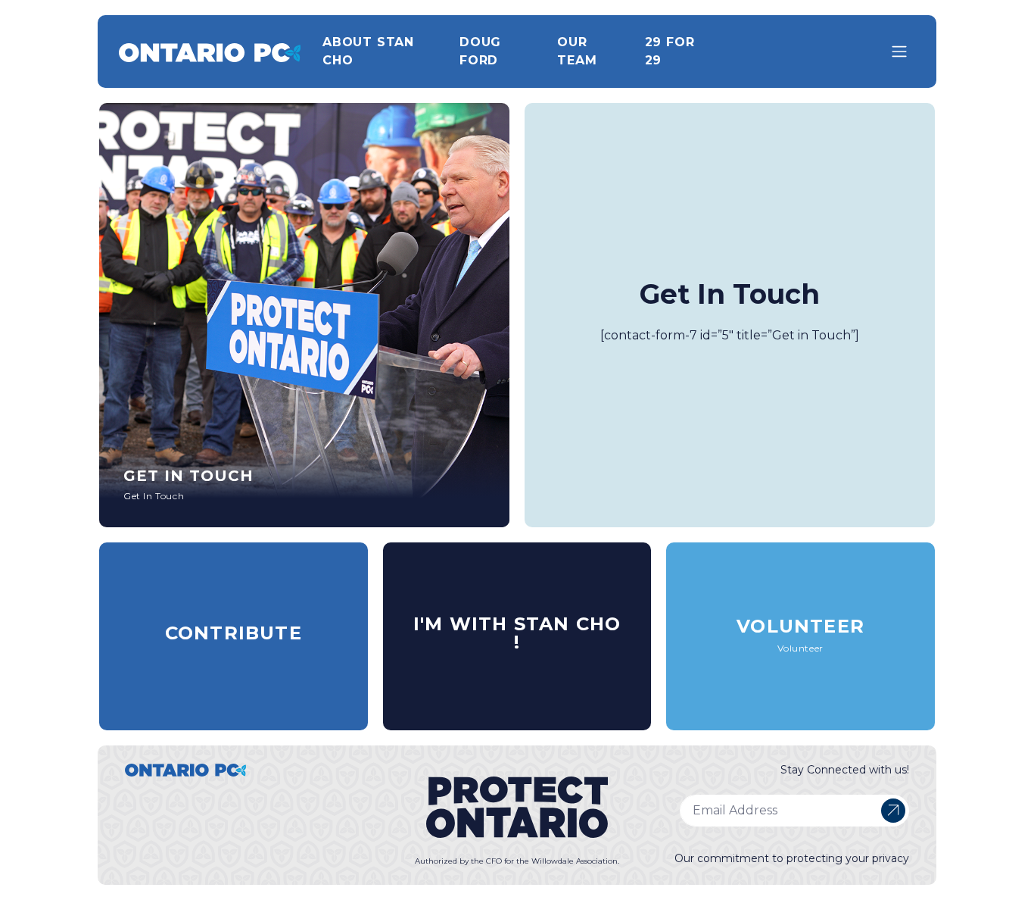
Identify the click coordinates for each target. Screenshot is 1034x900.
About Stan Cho (368, 51)
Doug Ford (480, 51)
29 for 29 (670, 51)
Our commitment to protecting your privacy (791, 858)
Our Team (576, 51)
